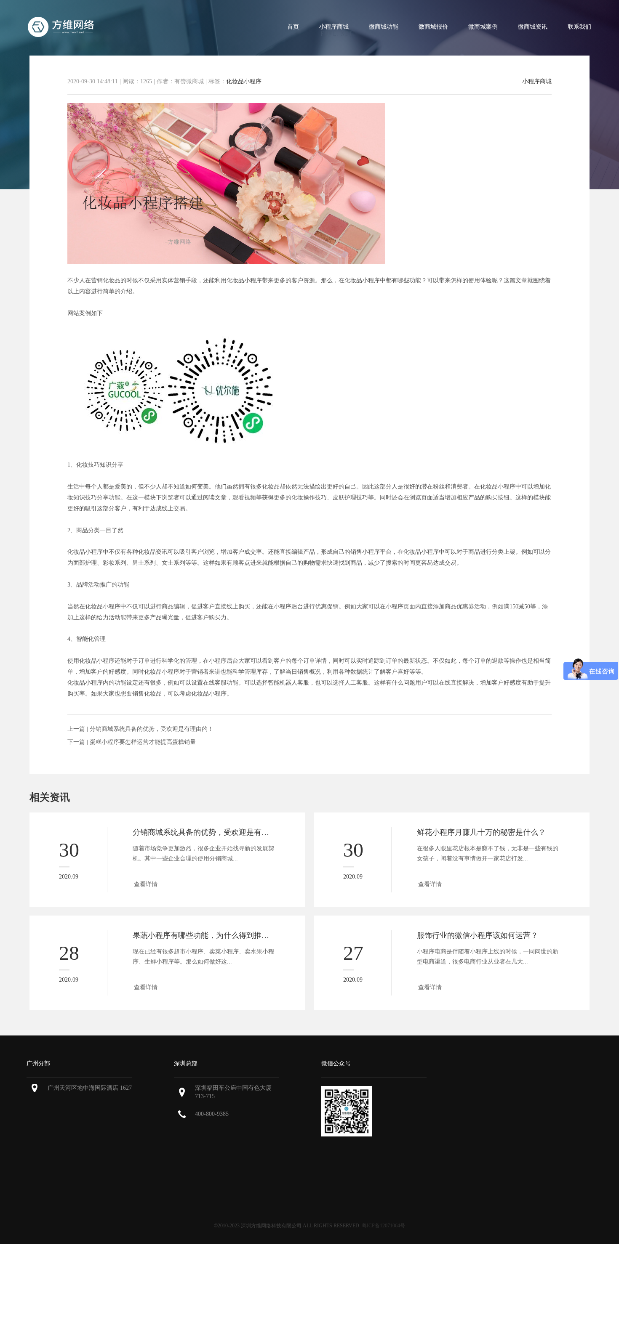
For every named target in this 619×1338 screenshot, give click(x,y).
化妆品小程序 (243, 81)
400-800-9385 (212, 1114)
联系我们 (579, 27)
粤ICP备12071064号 (383, 1226)
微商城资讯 (532, 27)
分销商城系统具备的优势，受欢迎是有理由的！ (151, 729)
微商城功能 (383, 27)
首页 (293, 27)
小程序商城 (334, 27)
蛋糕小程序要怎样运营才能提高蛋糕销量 (143, 742)
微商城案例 (483, 27)
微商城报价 (433, 27)
